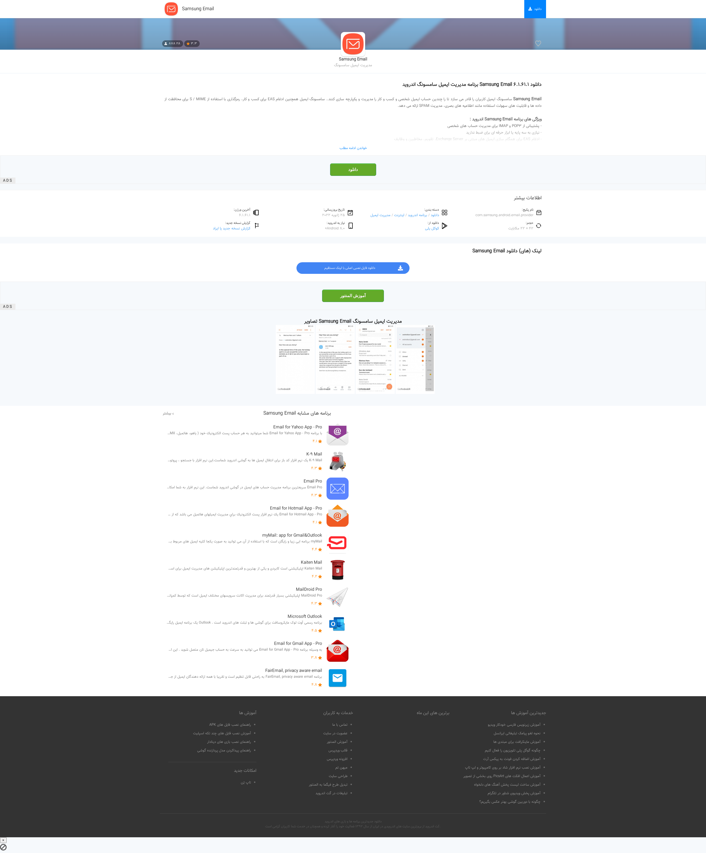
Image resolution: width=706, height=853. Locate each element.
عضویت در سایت (335, 733)
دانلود (353, 169)
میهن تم (341, 767)
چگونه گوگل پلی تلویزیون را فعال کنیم (513, 750)
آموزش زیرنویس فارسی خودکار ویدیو (514, 725)
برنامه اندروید (417, 215)
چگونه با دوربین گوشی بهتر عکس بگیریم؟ (510, 802)
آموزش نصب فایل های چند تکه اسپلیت (222, 733)
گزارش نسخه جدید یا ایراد (231, 228)
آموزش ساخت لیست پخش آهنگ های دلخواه (507, 785)
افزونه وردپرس (337, 759)
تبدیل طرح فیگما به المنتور (328, 785)
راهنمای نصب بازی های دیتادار (229, 742)
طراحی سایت (338, 776)
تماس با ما (339, 725)
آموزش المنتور (353, 295)
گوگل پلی (432, 228)
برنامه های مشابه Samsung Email (297, 413)
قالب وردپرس (337, 750)
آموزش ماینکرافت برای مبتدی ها (517, 742)
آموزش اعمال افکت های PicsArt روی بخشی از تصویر (502, 776)
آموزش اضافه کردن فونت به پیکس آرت (512, 759)
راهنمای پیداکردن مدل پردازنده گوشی (224, 750)
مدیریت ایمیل (380, 215)
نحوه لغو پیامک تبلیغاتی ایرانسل (517, 733)
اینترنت (399, 215)
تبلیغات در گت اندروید (331, 793)
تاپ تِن (246, 782)
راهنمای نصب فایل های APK (230, 725)
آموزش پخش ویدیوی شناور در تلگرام (514, 793)
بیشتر (167, 413)
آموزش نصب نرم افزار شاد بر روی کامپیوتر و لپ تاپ (503, 767)
